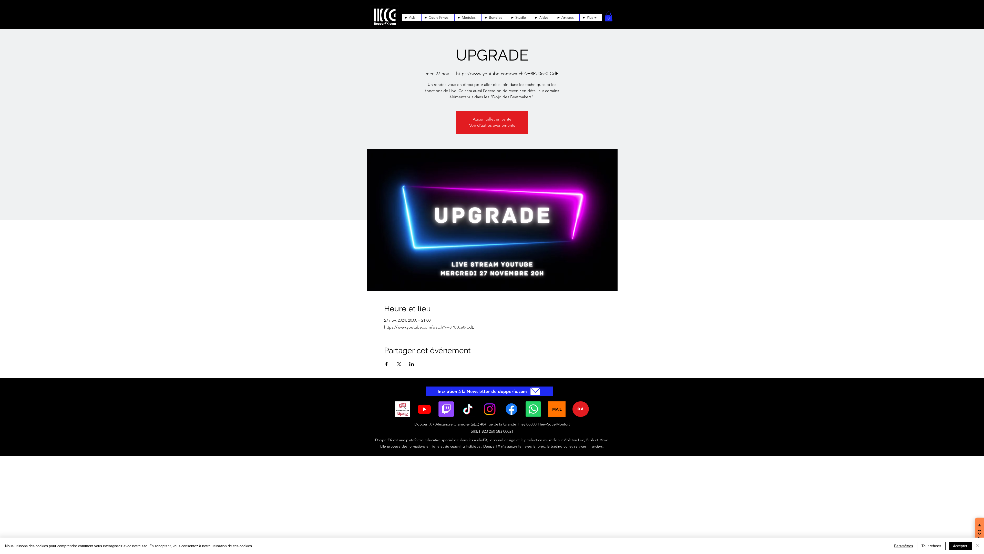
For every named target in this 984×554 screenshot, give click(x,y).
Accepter (960, 545)
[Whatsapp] (533, 409)
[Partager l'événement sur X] (399, 364)
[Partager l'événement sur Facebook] (386, 364)
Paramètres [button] (903, 545)
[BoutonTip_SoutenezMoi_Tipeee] (402, 409)
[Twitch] (446, 409)
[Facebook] (511, 409)
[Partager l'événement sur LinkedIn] (411, 364)
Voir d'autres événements (492, 125)
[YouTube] (424, 409)
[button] (543, 17)
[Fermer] (978, 546)
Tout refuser (931, 545)
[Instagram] (489, 409)
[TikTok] (468, 409)
